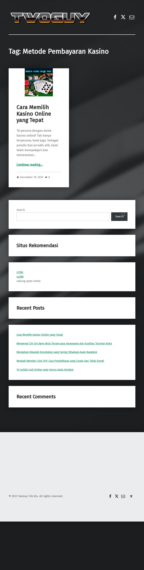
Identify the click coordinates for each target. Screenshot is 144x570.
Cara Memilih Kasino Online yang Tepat (33, 113)
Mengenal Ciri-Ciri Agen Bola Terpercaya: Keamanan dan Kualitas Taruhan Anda (64, 343)
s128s (19, 272)
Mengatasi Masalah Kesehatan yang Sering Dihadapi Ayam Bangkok (56, 352)
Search (20, 210)
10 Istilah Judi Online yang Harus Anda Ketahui (45, 369)
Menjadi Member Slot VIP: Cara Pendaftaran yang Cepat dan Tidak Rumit (60, 361)
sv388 (19, 276)
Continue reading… (29, 164)
